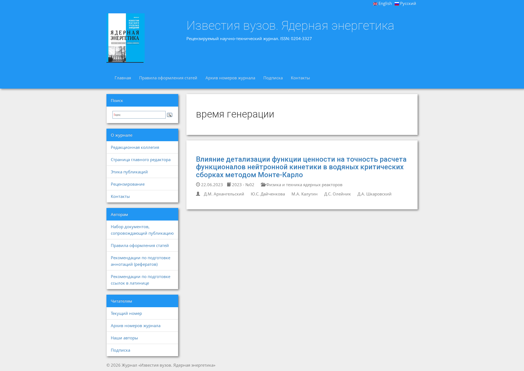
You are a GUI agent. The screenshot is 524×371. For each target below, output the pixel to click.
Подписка (273, 77)
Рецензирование (128, 184)
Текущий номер (126, 313)
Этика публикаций (129, 171)
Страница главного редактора (141, 159)
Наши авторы (124, 337)
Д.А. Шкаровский (375, 194)
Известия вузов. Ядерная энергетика (290, 25)
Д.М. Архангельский (224, 194)
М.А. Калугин (304, 194)
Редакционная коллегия (135, 147)
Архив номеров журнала (230, 77)
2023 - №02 (242, 184)
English (384, 3)
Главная (123, 77)
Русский (407, 3)
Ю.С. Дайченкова (268, 194)
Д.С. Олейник (337, 194)
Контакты (300, 77)
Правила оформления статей (168, 77)
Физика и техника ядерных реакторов (304, 184)
